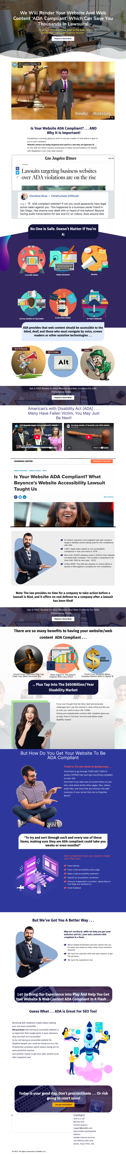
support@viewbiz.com (83, 1128)
